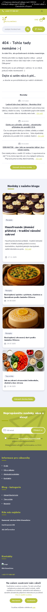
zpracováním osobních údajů (29, 438)
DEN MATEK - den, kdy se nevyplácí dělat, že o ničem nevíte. (23, 148)
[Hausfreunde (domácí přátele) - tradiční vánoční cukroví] (23, 204)
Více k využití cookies (23, 595)
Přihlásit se (37, 430)
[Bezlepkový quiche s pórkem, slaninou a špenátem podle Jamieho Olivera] (23, 275)
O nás (6, 466)
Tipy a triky (9, 376)
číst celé (40, 113)
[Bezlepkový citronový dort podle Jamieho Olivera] (23, 318)
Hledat (28, 29)
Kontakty (7, 478)
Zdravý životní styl (11, 495)
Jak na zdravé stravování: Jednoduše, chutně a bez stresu (21, 381)
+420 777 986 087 (11, 11)
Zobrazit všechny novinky (22, 167)
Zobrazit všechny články (23, 399)
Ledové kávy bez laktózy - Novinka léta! (23, 104)
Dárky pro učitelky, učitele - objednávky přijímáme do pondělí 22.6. (23, 125)
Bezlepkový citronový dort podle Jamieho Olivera (20, 338)
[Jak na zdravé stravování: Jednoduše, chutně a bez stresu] (23, 360)
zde (33, 607)
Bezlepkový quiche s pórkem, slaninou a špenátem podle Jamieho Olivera (23, 295)
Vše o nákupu (9, 470)
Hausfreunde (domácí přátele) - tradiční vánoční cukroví (22, 230)
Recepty (9, 220)
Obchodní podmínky (11, 474)
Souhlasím (31, 601)
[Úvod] (9, 20)
